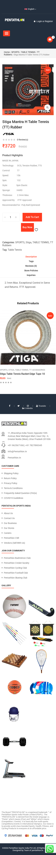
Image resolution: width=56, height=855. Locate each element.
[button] (47, 107)
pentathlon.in (14, 457)
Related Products (28, 303)
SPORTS (15, 52)
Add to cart (32, 217)
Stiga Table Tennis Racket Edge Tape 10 (22, 373)
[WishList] (36, 227)
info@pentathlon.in (17, 451)
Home (7, 52)
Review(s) (22, 139)
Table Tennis (15, 249)
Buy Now (27, 227)
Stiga (28, 242)
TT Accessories (37, 370)
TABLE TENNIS (28, 52)
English (31, 9)
